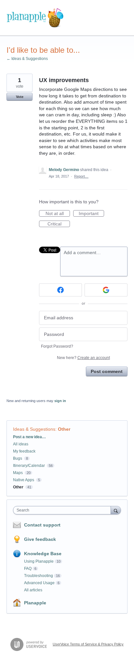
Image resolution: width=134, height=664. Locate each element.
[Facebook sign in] (60, 289)
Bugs (17, 458)
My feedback (24, 451)
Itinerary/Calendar (29, 465)
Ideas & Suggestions (34, 429)
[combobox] (63, 510)
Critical (58, 224)
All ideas (20, 444)
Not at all (58, 214)
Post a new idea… (29, 437)
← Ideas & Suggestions (27, 58)
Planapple (35, 602)
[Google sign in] (106, 289)
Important (91, 214)
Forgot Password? (57, 346)
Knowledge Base (42, 553)
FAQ (28, 568)
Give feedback (40, 539)
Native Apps (23, 480)
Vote (19, 97)
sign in (60, 401)
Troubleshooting (38, 575)
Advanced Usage (39, 583)
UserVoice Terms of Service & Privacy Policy (88, 644)
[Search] (116, 510)
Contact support (42, 525)
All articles (33, 590)
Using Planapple (39, 561)
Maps (18, 472)
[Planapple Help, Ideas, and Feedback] (35, 18)
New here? (83, 357)
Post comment (107, 371)
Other (64, 429)
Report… (81, 176)
